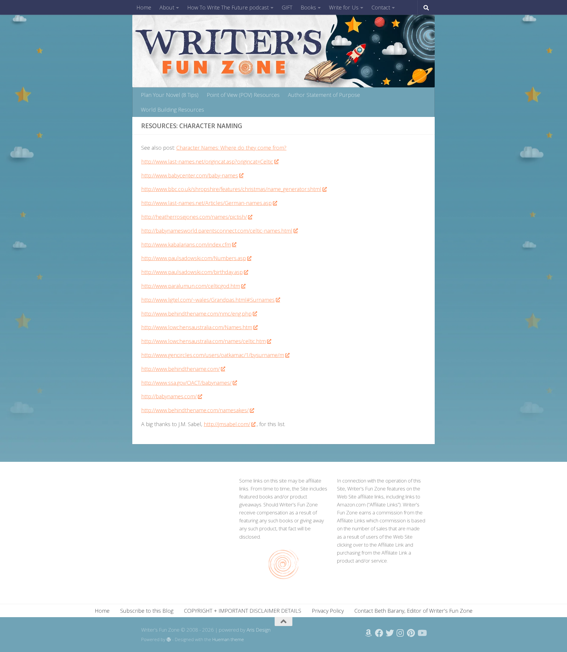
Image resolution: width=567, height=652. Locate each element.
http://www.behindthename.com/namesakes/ (195, 410)
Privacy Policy (328, 610)
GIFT (287, 7)
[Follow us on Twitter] (390, 633)
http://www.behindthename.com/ (180, 368)
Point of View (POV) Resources (243, 94)
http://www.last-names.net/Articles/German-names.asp (206, 202)
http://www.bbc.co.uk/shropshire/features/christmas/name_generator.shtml (231, 189)
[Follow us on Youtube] (422, 633)
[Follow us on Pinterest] (411, 633)
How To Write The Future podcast (228, 7)
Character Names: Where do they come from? (231, 147)
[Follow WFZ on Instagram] (400, 633)
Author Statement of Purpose (324, 94)
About (166, 7)
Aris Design (259, 629)
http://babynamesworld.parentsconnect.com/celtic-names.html (216, 230)
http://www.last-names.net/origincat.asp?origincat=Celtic (207, 161)
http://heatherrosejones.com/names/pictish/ (194, 216)
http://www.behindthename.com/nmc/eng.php (196, 313)
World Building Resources (172, 109)
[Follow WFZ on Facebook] (379, 633)
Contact (381, 7)
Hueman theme (228, 639)
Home (143, 7)
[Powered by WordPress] (169, 640)
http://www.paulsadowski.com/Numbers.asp (193, 258)
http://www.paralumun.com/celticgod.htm (190, 285)
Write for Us (344, 7)
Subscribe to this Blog (146, 610)
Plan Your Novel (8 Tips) (169, 94)
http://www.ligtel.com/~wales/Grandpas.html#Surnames (208, 299)
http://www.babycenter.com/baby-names (189, 175)
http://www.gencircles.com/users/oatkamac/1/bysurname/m (212, 354)
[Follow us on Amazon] (368, 633)
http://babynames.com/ (169, 396)
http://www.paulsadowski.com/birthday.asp (192, 272)
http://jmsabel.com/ (227, 424)
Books (308, 7)
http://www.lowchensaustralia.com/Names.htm (196, 327)
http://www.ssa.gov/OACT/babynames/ (186, 382)
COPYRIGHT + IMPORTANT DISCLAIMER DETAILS (242, 610)
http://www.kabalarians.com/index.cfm (186, 244)
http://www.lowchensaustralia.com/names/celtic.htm (203, 341)
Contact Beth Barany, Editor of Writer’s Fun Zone (413, 610)
